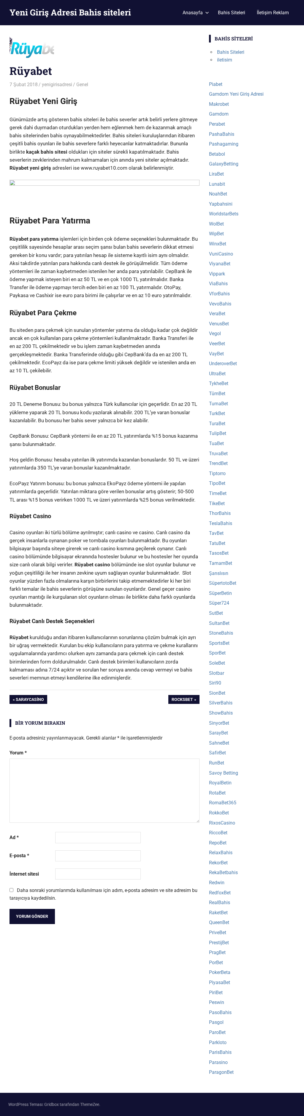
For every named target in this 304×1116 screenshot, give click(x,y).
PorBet (216, 962)
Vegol (215, 333)
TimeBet (218, 493)
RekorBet (218, 863)
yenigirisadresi (57, 84)
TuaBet (216, 443)
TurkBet (217, 413)
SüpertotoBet (222, 583)
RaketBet (218, 912)
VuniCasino (221, 254)
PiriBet (216, 992)
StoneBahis (221, 633)
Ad (14, 837)
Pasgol (216, 1022)
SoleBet (217, 663)
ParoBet (217, 1032)
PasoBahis (220, 1012)
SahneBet (219, 743)
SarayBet (218, 733)
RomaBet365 (222, 803)
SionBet (217, 693)
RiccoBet (218, 833)
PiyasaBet (219, 982)
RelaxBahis (220, 852)
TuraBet (217, 423)
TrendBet (218, 463)
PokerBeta (219, 972)
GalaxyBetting (223, 164)
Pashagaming (223, 144)
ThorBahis (220, 513)
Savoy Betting (223, 773)
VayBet (216, 354)
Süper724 (219, 603)
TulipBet (217, 433)
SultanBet (219, 623)
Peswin (216, 1002)
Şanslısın (218, 573)
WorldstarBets (223, 214)
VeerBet (217, 343)
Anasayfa (193, 12)
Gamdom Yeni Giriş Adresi (236, 94)
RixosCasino (222, 823)
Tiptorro (217, 473)
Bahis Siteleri (231, 12)
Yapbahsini (220, 204)
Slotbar (216, 673)
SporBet (217, 653)
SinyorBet (219, 723)
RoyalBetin (220, 783)
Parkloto (218, 1042)
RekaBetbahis (223, 872)
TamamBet (220, 563)
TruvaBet (218, 453)
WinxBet (217, 244)
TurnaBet (218, 403)
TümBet (217, 393)
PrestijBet (219, 942)
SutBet (216, 613)
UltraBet (217, 373)
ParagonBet (221, 1072)
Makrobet (219, 104)
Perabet (217, 124)
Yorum (18, 753)
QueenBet (219, 922)
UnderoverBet (223, 363)
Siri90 (215, 683)
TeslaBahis (220, 523)
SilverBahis (220, 703)
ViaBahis (218, 283)
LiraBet (216, 174)
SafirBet (217, 753)
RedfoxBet (220, 893)
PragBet (217, 952)
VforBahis (219, 294)
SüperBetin (220, 593)
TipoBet (217, 483)
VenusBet (219, 324)
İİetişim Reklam (273, 12)
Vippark (217, 274)
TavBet (216, 533)
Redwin (216, 882)
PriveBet (217, 932)
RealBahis (219, 902)
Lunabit (217, 184)
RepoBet (218, 843)
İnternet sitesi (24, 874)
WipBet (216, 234)
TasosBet (219, 553)
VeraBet (217, 313)
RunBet (216, 763)
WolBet (216, 224)
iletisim (224, 60)
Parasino (218, 1062)
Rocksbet (182, 700)
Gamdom (219, 114)
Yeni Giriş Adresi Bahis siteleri (70, 12)
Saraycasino (29, 700)
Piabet (215, 84)
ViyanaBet (219, 264)
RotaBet (217, 793)
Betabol (217, 154)
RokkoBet (219, 813)
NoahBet (218, 194)
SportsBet (219, 643)
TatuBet (217, 543)
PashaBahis (221, 134)
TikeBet (217, 503)
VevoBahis (220, 304)
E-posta (19, 855)
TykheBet (218, 383)
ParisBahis (220, 1052)
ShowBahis (221, 713)
